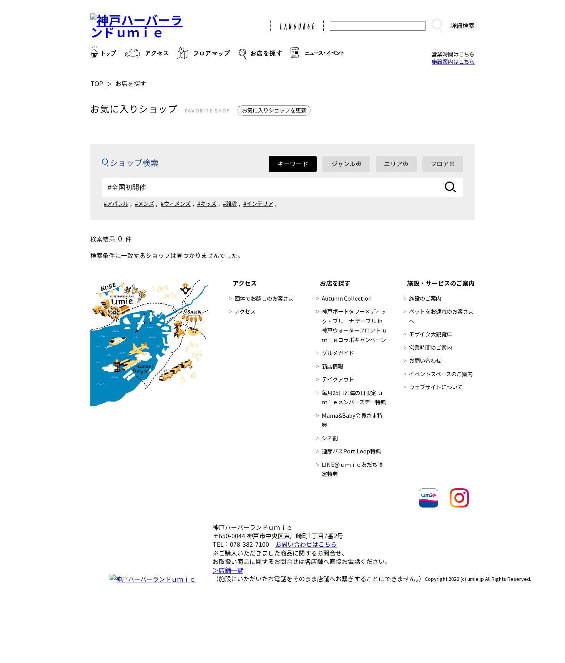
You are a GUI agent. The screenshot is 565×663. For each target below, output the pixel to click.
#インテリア (258, 203)
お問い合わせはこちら (306, 544)
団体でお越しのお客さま (264, 298)
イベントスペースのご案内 (441, 374)
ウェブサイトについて (436, 387)
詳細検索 (462, 25)
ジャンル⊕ (346, 163)
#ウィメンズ (176, 203)
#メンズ (144, 203)
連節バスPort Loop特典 (351, 451)
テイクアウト (338, 379)
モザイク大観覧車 (430, 334)
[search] (437, 25)
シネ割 (330, 438)
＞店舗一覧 (228, 570)
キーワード (293, 163)
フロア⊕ (442, 163)
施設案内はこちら (453, 61)
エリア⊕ (396, 163)
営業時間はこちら (453, 54)
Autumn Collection (347, 298)
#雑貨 (230, 203)
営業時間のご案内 (430, 347)
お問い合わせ (425, 360)
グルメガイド (338, 353)
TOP (96, 83)
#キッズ (206, 203)
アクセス (245, 311)
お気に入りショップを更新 (274, 110)
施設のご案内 (425, 298)
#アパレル (116, 203)
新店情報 (332, 366)
